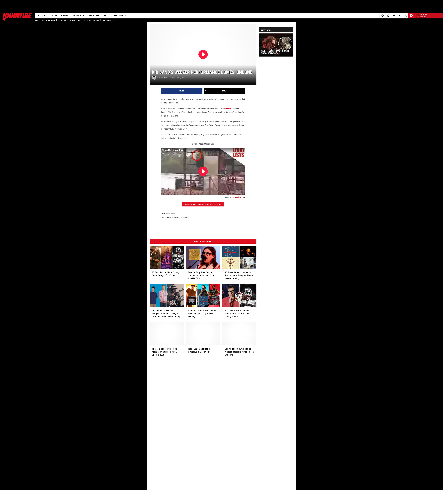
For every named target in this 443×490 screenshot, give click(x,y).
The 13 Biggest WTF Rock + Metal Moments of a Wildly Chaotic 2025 (165, 351)
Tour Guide (62, 20)
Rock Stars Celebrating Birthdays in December (199, 350)
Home (37, 20)
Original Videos (79, 15)
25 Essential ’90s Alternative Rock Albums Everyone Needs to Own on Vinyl (239, 275)
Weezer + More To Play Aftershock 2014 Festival (203, 204)
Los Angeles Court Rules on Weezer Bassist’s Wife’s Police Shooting (239, 351)
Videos (186, 218)
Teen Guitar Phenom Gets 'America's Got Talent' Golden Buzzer (280, 52)
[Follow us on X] (405, 15)
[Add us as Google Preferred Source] (382, 15)
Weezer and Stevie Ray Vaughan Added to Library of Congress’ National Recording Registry (166, 313)
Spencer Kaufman (162, 78)
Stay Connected (108, 20)
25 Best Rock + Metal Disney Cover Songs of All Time (165, 274)
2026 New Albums (48, 20)
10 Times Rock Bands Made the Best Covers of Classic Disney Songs (238, 313)
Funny (172, 218)
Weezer (228, 108)
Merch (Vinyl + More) (91, 20)
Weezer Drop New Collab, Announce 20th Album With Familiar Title (201, 275)
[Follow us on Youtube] (394, 15)
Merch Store (94, 15)
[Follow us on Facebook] (400, 15)
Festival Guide (75, 20)
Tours (54, 15)
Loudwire (238, 197)
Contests (106, 15)
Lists (46, 15)
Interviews (65, 15)
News (38, 15)
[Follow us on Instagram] (388, 15)
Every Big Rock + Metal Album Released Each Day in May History (202, 313)
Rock (182, 218)
